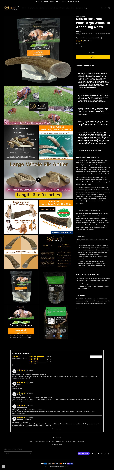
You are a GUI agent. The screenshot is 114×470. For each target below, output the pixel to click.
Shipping (78, 33)
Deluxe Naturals (54, 466)
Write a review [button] (96, 357)
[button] (33, 8)
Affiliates (55, 444)
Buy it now (93, 57)
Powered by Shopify (63, 466)
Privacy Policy (60, 441)
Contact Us (80, 441)
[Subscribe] (30, 453)
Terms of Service (40, 441)
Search (31, 441)
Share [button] (79, 308)
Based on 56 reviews (19, 358)
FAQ (60, 444)
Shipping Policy (70, 441)
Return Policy (50, 441)
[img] (21, 370)
